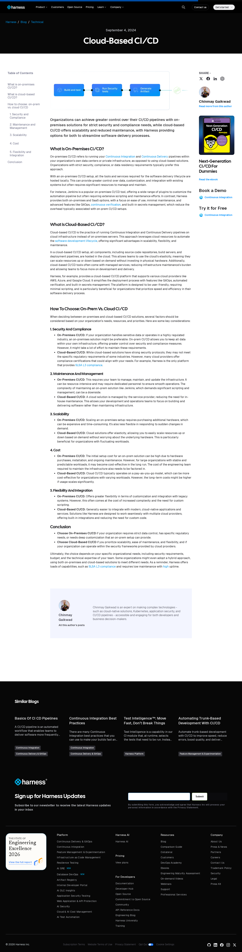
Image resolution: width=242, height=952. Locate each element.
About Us (216, 841)
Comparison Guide (171, 847)
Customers (57, 7)
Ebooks (165, 868)
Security (216, 873)
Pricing (90, 7)
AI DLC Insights (66, 890)
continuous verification (106, 204)
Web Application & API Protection (77, 901)
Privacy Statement (125, 944)
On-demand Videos (172, 878)
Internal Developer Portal (72, 885)
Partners (216, 852)
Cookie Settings (165, 944)
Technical (37, 22)
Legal (214, 878)
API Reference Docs (128, 910)
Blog (163, 841)
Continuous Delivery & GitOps (74, 841)
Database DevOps (67, 874)
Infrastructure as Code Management (79, 857)
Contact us (200, 7)
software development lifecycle (76, 241)
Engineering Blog (126, 915)
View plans (122, 862)
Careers (215, 857)
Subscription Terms (74, 944)
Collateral (167, 852)
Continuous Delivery (155, 156)
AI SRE (61, 868)
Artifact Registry (67, 880)
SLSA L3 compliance (88, 365)
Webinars (166, 884)
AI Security (63, 906)
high (166, 566)
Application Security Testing (73, 896)
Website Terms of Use (100, 944)
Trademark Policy (221, 868)
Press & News (219, 847)
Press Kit (216, 884)
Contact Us (217, 862)
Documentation (125, 883)
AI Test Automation (68, 917)
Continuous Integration (120, 156)
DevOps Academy (171, 862)
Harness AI (122, 841)
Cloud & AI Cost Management (74, 911)
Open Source (74, 7)
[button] (41, 7)
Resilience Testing (67, 862)
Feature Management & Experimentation (81, 852)
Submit (200, 796)
